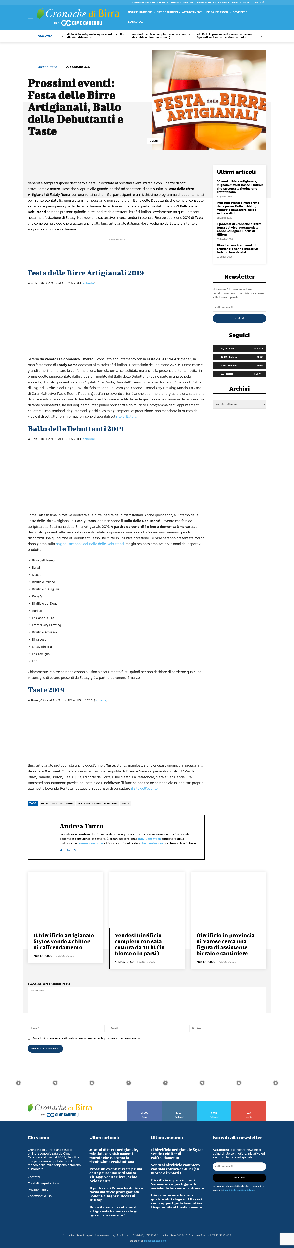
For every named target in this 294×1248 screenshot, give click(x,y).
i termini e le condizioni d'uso (238, 1190)
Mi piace (258, 348)
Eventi (154, 141)
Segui (260, 356)
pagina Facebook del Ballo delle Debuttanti (90, 543)
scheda (88, 283)
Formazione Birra (90, 843)
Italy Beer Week (149, 838)
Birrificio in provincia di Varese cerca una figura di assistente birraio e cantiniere (224, 36)
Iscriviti (239, 318)
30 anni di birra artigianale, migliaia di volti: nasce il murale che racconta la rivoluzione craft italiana (240, 186)
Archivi (239, 389)
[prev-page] (62, 36)
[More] (164, 169)
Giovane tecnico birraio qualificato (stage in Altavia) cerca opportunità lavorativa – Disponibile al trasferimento (178, 1201)
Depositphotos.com (155, 1240)
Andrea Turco (47, 67)
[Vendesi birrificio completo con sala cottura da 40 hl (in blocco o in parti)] (147, 900)
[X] (75, 849)
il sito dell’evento (144, 788)
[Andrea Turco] (32, 67)
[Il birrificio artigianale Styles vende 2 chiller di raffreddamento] (65, 900)
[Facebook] (61, 849)
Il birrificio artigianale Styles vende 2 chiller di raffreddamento (96, 36)
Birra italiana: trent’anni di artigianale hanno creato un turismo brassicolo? (237, 249)
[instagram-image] (18, 1083)
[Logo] (78, 17)
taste (126, 803)
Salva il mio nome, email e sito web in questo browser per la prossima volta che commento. (86, 1038)
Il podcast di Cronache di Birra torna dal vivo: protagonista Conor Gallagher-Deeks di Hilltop (239, 229)
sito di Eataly (126, 416)
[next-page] (261, 36)
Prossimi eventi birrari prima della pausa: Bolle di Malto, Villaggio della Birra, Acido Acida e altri (238, 208)
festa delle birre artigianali (97, 803)
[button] (260, 2)
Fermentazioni (152, 843)
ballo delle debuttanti (57, 803)
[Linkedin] (68, 849)
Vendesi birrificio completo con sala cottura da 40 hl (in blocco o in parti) (161, 36)
